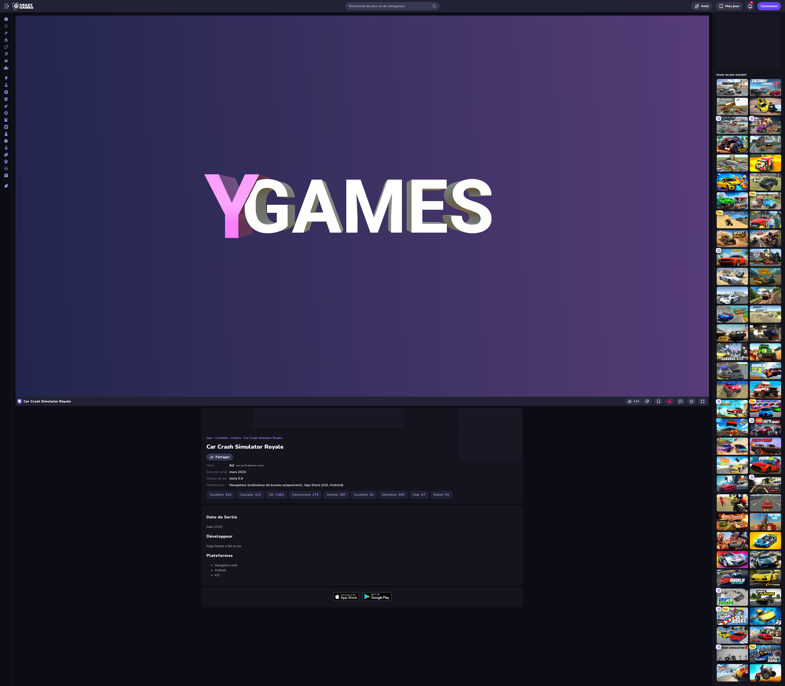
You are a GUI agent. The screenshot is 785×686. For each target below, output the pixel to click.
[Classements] (6, 67)
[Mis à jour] (6, 46)
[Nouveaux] (6, 32)
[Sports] (6, 154)
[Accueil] (6, 19)
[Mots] (6, 126)
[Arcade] (6, 85)
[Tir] (6, 168)
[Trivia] (6, 175)
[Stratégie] (6, 161)
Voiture (236, 438)
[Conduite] (6, 112)
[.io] (6, 119)
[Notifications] (750, 6)
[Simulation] (6, 147)
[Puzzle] (6, 140)
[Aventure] (6, 92)
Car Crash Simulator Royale (263, 438)
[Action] (6, 78)
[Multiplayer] (6, 60)
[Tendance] (6, 39)
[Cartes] (6, 99)
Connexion (769, 6)
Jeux (209, 438)
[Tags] (6, 185)
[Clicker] (6, 106)
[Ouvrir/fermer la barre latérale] (6, 6)
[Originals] (6, 53)
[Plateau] (6, 133)
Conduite (221, 438)
